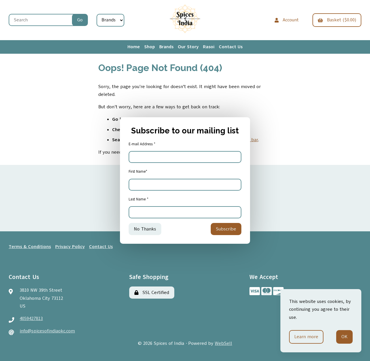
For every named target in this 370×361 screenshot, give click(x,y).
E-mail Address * (142, 144)
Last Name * (139, 199)
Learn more (306, 337)
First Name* (138, 171)
